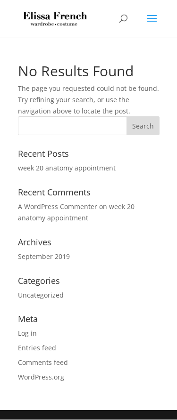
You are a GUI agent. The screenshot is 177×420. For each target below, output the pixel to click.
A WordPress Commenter (57, 206)
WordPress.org (41, 376)
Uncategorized (41, 295)
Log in (27, 333)
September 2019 (44, 256)
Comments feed (43, 362)
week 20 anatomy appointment (67, 167)
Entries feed (37, 347)
